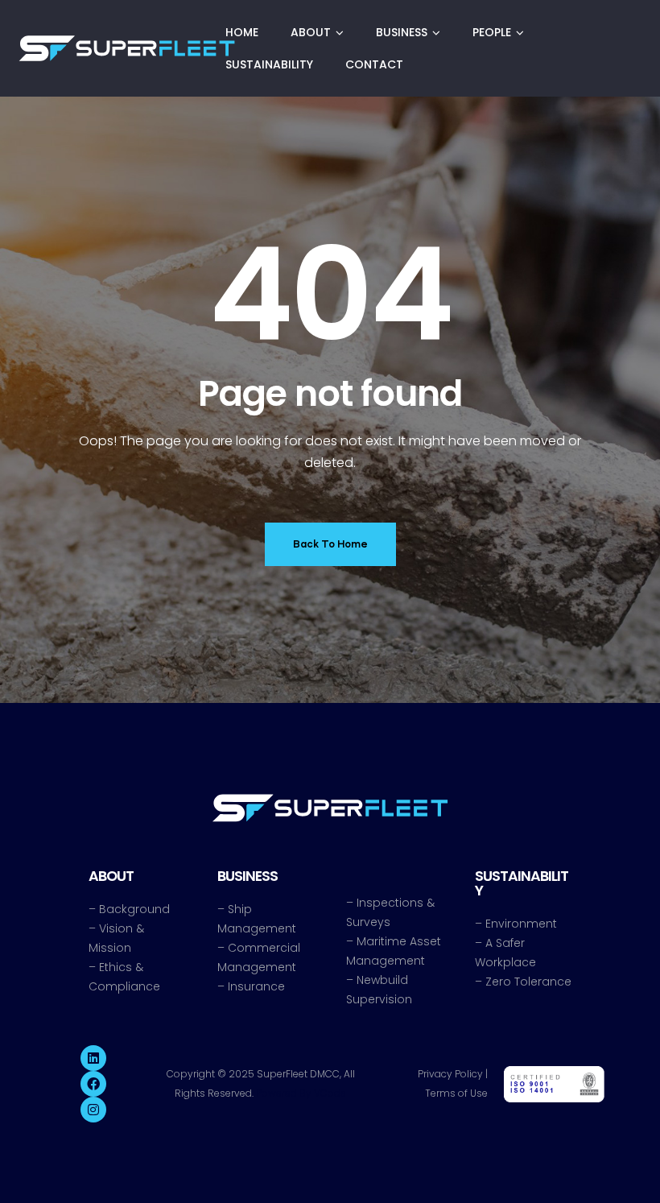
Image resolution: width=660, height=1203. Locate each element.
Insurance (256, 986)
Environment (521, 924)
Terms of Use (456, 1093)
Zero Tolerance (528, 982)
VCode (330, 1093)
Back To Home (330, 544)
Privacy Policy (450, 1074)
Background (134, 909)
